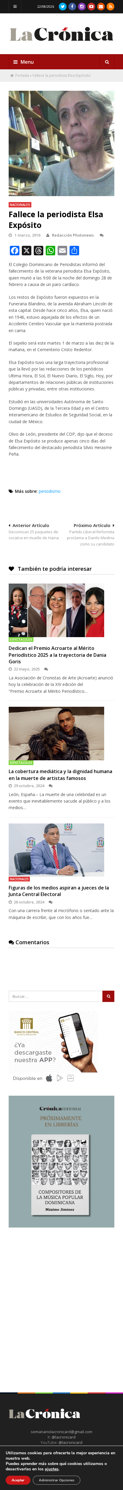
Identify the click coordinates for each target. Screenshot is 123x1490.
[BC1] (53, 1083)
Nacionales (20, 204)
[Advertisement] (61, 1299)
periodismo (50, 491)
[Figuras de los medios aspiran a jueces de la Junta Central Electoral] (61, 850)
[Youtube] (91, 6)
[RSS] (110, 6)
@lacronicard (63, 1437)
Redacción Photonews (73, 235)
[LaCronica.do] (61, 43)
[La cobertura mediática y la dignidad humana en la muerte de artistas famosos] (61, 733)
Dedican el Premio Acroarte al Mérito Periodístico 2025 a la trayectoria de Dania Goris (57, 655)
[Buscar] (106, 61)
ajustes (52, 1469)
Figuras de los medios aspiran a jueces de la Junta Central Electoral (59, 891)
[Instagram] (82, 6)
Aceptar (18, 1480)
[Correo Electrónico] (101, 6)
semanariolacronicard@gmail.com (61, 1431)
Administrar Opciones (56, 1480)
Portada (22, 75)
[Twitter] (63, 6)
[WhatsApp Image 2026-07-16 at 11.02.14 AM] (61, 1226)
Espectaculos (21, 639)
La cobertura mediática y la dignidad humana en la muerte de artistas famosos (60, 774)
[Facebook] (72, 6)
